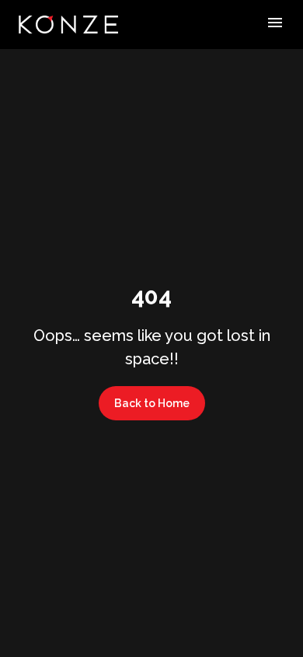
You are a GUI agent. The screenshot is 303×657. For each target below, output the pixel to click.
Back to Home (152, 403)
